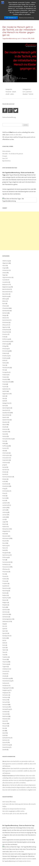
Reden (4, 595)
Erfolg (4, 346)
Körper (4, 479)
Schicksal (5, 609)
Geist (3, 396)
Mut (3, 543)
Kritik (4, 496)
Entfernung (5, 339)
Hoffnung (5, 446)
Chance (4, 306)
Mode (4, 533)
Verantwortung (7, 681)
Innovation (5, 458)
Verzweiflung (6, 709)
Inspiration (5, 460)
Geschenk (5, 410)
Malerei (4, 526)
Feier (3, 365)
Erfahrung (5, 344)
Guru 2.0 (4, 158)
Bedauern (5, 284)
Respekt (4, 605)
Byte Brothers (6, 161)
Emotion (5, 334)
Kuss (3, 500)
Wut (3, 728)
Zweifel (4, 749)
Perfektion (5, 564)
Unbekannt (5, 669)
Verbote (4, 683)
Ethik (3, 360)
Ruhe (4, 607)
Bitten (4, 301)
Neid (3, 550)
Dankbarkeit (6, 310)
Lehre (4, 510)
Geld (3, 401)
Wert (3, 721)
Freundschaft (6, 382)
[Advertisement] (19, 231)
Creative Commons (26, 858)
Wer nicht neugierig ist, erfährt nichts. (13, 811)
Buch (3, 303)
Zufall (4, 735)
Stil (3, 640)
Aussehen (5, 282)
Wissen (4, 723)
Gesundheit (5, 415)
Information (6, 455)
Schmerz (5, 612)
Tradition (5, 657)
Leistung (5, 512)
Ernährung (5, 356)
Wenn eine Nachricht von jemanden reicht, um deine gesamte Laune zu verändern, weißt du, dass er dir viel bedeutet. (19, 763)
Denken (4, 313)
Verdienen (5, 685)
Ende (3, 337)
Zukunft (4, 742)
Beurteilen (5, 294)
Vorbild (4, 711)
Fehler (4, 363)
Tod (3, 655)
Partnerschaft (6, 562)
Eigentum (5, 327)
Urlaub (4, 673)
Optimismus (6, 555)
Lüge (3, 522)
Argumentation (7, 277)
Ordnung (5, 557)
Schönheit (5, 614)
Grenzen (4, 429)
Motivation (5, 538)
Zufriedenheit (6, 738)
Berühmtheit (6, 289)
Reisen (4, 600)
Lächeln (4, 503)
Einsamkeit (5, 332)
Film (3, 370)
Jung (3, 465)
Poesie (4, 576)
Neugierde (5, 552)
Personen (8, 92)
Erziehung (5, 358)
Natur (4, 548)
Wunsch (4, 726)
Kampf (4, 467)
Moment (5, 536)
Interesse (5, 462)
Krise (3, 493)
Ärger (4, 275)
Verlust (4, 700)
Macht (4, 524)
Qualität (4, 586)
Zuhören (5, 740)
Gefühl (4, 391)
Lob (3, 519)
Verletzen (5, 697)
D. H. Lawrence (27, 92)
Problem (5, 583)
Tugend (4, 666)
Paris (3, 560)
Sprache (4, 633)
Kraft (3, 481)
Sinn (3, 626)
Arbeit (4, 272)
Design (4, 315)
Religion (4, 602)
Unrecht (4, 671)
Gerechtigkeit (6, 408)
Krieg (3, 488)
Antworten (5, 270)
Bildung (4, 299)
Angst (4, 268)
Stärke (4, 638)
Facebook (4, 110)
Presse (4, 581)
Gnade (4, 427)
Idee (3, 450)
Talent (4, 650)
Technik (31, 94)
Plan (3, 574)
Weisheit (5, 719)
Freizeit (4, 377)
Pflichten (5, 569)
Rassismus (5, 588)
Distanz (4, 318)
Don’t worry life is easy (9, 802)
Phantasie (5, 571)
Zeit (3, 730)
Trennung (5, 664)
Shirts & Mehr (6, 151)
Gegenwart (5, 393)
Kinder (4, 472)
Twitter (15, 110)
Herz (3, 441)
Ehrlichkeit (5, 322)
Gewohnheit (6, 420)
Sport (4, 631)
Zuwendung (6, 747)
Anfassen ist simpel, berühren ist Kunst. (14, 809)
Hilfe (3, 443)
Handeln (5, 431)
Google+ (10, 110)
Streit (4, 647)
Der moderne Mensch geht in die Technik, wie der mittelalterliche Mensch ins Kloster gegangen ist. (19, 31)
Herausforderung (7, 439)
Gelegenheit (6, 403)
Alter (3, 265)
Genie (4, 405)
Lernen (4, 515)
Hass (3, 434)
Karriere (4, 469)
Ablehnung (5, 261)
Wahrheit (5, 716)
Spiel (3, 628)
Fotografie (5, 372)
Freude (4, 379)
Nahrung (5, 545)
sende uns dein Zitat (15, 135)
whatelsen (5, 780)
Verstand (5, 704)
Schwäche (5, 617)
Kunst (4, 498)
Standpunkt (6, 636)
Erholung (5, 348)
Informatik (5, 453)
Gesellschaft (6, 412)
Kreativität (5, 486)
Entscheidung (6, 341)
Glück (4, 424)
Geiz (3, 398)
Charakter (5, 308)
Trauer (4, 659)
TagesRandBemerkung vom (18, 38)
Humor (4, 448)
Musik (4, 541)
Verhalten (5, 695)
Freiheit (4, 375)
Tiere (3, 652)
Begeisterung (6, 287)
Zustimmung (6, 745)
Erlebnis (4, 353)
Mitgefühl (5, 531)
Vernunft (5, 702)
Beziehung (5, 296)
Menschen (5, 529)
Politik (4, 579)
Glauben (25, 94)
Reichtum (5, 598)
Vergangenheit (6, 688)
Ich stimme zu (11, 17)
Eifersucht (5, 325)
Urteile (4, 676)
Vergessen (5, 692)
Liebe (4, 517)
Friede (4, 384)
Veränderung (6, 678)
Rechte (4, 593)
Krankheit (5, 484)
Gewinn (4, 417)
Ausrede (4, 280)
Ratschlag (5, 590)
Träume (4, 662)
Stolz (3, 645)
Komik (4, 474)
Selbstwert (5, 621)
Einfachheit (5, 329)
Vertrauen (5, 707)
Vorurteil (5, 714)
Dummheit (5, 320)
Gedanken (5, 389)
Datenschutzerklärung (26, 17)
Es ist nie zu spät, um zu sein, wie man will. (14, 813)
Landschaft (5, 505)
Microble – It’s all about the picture (12, 154)
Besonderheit (6, 291)
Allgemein (5, 263)
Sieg (3, 624)
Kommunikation (7, 477)
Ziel (3, 733)
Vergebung (5, 690)
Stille (3, 643)
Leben (12, 94)
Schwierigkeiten (7, 619)
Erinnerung (5, 351)
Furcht (4, 386)
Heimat (4, 436)
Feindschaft (5, 367)
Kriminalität (5, 491)
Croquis (4, 156)
